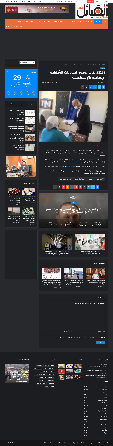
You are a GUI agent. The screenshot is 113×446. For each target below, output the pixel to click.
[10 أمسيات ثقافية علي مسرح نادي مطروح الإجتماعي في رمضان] (30, 128)
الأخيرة (21, 104)
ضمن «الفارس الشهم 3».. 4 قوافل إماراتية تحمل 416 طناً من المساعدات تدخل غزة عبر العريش (74, 282)
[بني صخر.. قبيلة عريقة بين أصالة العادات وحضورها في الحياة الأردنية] (14, 191)
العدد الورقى (104, 394)
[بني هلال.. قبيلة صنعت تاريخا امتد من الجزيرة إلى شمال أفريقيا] (78, 366)
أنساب (105, 386)
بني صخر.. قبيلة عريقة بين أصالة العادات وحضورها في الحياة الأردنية (14, 200)
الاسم (103, 324)
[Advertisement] (56, 43)
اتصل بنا (19, 21)
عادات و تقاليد (71, 21)
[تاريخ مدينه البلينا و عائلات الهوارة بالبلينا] (30, 120)
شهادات (26, 21)
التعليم (90, 179)
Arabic (22, 62)
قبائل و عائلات (89, 21)
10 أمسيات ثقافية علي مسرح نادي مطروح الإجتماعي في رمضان (16, 128)
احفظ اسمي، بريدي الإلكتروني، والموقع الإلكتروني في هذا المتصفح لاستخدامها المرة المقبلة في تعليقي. (79, 337)
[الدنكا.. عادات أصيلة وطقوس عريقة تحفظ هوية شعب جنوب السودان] (61, 366)
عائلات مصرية (103, 413)
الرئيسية (105, 21)
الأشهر (32, 104)
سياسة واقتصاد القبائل (59, 21)
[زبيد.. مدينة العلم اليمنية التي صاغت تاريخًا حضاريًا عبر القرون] (14, 211)
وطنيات (38, 21)
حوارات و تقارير (47, 21)
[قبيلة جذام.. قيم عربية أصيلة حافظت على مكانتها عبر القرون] (28, 191)
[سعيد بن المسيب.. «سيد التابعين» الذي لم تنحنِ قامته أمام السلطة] (61, 377)
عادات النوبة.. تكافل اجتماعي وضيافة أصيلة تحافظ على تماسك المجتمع (69, 1)
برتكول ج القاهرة (102, 400)
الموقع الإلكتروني (68, 331)
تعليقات (10, 104)
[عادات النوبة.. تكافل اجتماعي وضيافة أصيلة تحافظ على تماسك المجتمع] (28, 211)
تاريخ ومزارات (80, 21)
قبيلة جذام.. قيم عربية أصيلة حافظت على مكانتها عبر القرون (29, 199)
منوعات (105, 433)
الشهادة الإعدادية (71, 166)
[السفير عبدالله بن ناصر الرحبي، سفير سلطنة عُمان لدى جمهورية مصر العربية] (95, 273)
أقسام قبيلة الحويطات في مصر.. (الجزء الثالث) (17, 146)
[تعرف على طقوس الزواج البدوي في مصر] (70, 377)
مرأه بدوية (104, 430)
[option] (73, 210)
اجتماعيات (104, 392)
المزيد (32, 21)
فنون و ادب (104, 422)
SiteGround (47, 443)
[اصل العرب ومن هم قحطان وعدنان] (30, 113)
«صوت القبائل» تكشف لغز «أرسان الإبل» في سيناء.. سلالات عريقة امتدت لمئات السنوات (17, 138)
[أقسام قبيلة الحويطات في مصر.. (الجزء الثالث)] (30, 147)
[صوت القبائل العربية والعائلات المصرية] (91, 11)
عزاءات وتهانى (103, 419)
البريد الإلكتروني (101, 331)
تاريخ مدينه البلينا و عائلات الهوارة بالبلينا (17, 119)
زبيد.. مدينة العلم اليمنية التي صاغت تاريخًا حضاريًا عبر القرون (14, 218)
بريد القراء (104, 403)
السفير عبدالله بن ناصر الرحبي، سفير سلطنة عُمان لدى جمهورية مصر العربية (96, 282)
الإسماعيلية (100, 179)
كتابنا (106, 427)
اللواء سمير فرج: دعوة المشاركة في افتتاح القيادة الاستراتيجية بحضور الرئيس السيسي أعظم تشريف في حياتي (51, 283)
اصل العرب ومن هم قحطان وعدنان (17, 111)
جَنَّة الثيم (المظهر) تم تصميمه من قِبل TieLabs (70, 443)
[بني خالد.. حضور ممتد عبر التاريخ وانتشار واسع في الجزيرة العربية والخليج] (61, 371)
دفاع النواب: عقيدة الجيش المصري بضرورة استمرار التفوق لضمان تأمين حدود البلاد (74, 211)
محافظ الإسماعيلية (65, 179)
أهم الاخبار (97, 21)
